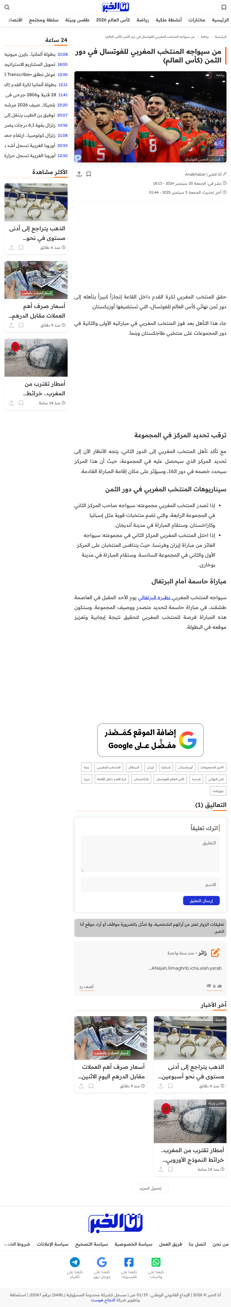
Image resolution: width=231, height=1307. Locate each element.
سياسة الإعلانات (52, 1244)
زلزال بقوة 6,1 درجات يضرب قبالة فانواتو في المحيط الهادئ (30, 125)
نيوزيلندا (218, 791)
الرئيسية (220, 20)
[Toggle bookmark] (89, 174)
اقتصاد (15, 20)
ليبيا (87, 779)
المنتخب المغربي (109, 767)
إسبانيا (166, 767)
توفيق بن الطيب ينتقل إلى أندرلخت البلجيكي (30, 115)
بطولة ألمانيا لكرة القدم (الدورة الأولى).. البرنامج (30, 84)
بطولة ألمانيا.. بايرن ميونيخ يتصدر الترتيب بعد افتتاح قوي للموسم (30, 54)
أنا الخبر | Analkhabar (204, 174)
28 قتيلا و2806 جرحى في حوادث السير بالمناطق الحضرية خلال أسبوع (30, 94)
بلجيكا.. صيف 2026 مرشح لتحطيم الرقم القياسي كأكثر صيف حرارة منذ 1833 (30, 105)
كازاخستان (141, 779)
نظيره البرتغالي (155, 597)
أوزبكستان (185, 767)
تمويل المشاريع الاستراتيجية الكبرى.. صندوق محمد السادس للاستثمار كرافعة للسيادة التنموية (30, 64)
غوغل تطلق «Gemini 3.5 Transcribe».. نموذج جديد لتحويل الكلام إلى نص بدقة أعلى (30, 74)
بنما (86, 767)
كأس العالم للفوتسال (170, 779)
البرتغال (133, 767)
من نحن (221, 1244)
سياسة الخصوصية (133, 1244)
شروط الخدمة (16, 1244)
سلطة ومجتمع (44, 20)
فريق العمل (170, 1244)
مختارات (196, 20)
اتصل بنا (197, 1244)
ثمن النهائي (216, 779)
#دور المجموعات (212, 767)
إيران (150, 767)
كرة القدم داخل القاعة (111, 779)
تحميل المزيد (150, 1188)
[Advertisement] (150, 250)
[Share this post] (79, 174)
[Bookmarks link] (224, 7)
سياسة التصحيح (91, 1244)
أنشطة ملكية (169, 20)
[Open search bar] (7, 7)
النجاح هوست (103, 1299)
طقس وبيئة (77, 20)
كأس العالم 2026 (113, 20)
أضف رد (86, 986)
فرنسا (196, 779)
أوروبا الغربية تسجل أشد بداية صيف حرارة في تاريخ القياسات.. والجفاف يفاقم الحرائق (30, 145)
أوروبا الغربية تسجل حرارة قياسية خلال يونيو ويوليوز (30, 155)
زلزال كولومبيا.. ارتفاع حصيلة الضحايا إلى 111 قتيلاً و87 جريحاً (30, 135)
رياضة (143, 20)
